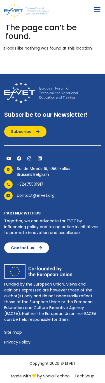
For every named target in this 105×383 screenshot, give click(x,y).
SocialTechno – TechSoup (68, 376)
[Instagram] (29, 158)
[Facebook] (19, 158)
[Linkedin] (39, 158)
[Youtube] (8, 158)
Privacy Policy (17, 342)
